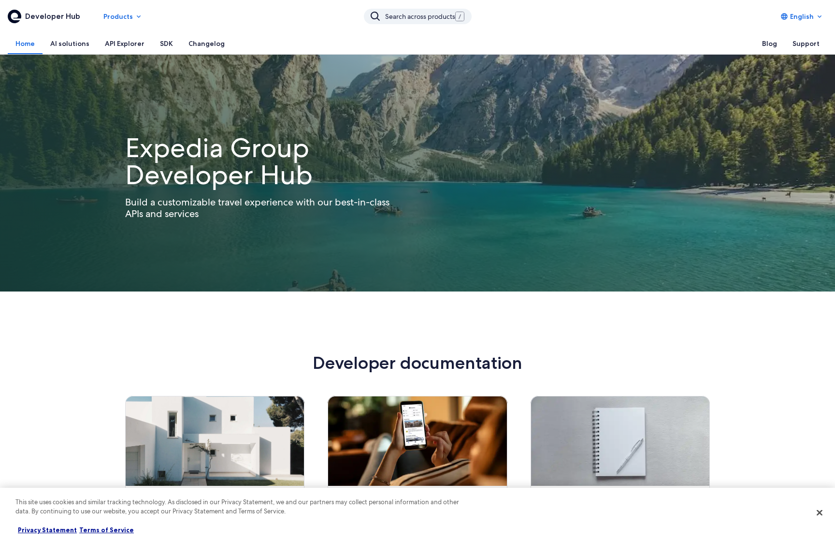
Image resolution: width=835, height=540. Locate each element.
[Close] (819, 512)
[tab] (25, 43)
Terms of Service (106, 530)
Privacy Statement (47, 530)
